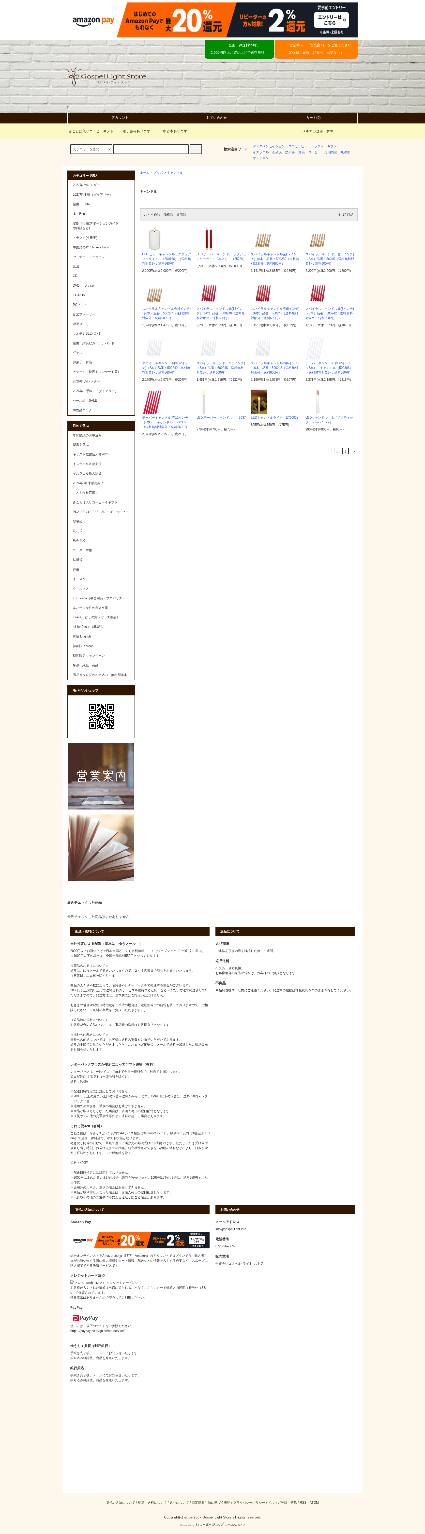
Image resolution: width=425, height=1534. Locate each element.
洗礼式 (77, 531)
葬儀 (76, 569)
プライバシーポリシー (249, 1502)
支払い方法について (120, 1502)
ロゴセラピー (297, 146)
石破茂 (277, 152)
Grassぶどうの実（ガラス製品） (96, 617)
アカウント (120, 118)
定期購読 (330, 152)
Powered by (187, 1525)
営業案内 (317, 45)
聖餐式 (77, 521)
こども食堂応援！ (85, 493)
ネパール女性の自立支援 (90, 608)
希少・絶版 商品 (85, 665)
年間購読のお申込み (87, 435)
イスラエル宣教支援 (87, 464)
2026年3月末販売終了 (88, 483)
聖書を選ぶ (81, 445)
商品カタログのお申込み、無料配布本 (100, 675)
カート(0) (313, 118)
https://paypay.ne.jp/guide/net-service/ (97, 1331)
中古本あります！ (177, 131)
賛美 (301, 152)
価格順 (168, 214)
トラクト (317, 146)
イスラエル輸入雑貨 (87, 473)
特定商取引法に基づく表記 (211, 1502)
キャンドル (175, 172)
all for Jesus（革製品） (89, 627)
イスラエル (261, 152)
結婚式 (77, 560)
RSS (303, 1502)
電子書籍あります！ (138, 131)
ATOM (314, 1502)
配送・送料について (152, 1502)
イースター (81, 579)
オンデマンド (262, 158)
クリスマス (81, 588)
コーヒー (314, 152)
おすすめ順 (152, 214)
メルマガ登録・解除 (317, 131)
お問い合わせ (216, 118)
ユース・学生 (82, 550)
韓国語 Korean (83, 646)
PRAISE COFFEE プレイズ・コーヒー (101, 512)
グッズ (158, 172)
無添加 (345, 152)
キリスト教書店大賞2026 (90, 454)
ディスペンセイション (269, 146)
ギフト (332, 146)
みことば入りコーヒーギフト (91, 131)
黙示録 (290, 152)
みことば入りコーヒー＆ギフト (95, 502)
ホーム (145, 172)
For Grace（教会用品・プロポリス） (99, 598)
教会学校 (79, 540)
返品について (179, 1502)
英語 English (82, 636)
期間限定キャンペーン (89, 655)
